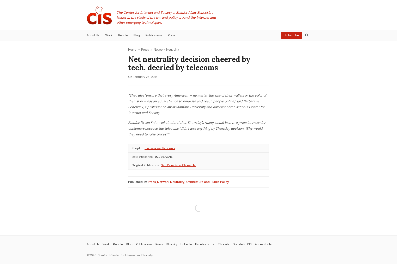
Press (152, 182)
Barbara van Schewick (160, 148)
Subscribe (292, 35)
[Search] (307, 35)
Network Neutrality (170, 182)
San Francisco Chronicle (178, 165)
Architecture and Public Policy (207, 182)
